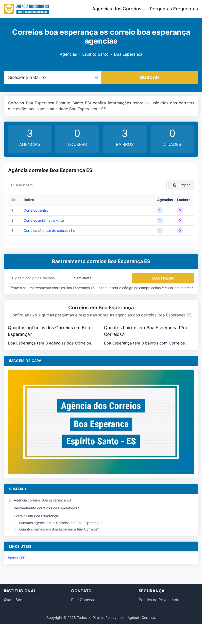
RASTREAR (163, 278)
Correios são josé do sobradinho (49, 230)
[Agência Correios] (26, 9)
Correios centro (36, 210)
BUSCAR (149, 77)
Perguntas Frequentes (174, 8)
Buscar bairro (22, 185)
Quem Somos (16, 599)
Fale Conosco (83, 599)
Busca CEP (16, 558)
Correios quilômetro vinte (44, 220)
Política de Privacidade (159, 599)
